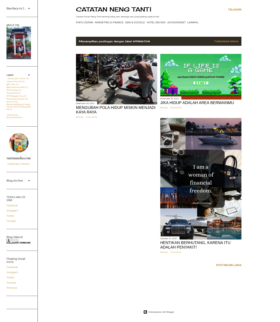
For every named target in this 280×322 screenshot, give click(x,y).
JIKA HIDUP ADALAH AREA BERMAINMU (197, 102)
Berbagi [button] (79, 117)
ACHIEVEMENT (176, 22)
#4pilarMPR (13, 93)
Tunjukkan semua (226, 41)
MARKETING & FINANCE (109, 22)
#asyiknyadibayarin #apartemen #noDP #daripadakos (18, 106)
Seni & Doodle (135, 22)
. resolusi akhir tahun (17, 78)
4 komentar (175, 252)
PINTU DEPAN (84, 22)
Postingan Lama (228, 265)
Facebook (12, 205)
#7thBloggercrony (16, 96)
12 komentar (92, 117)
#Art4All (11, 101)
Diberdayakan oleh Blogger (161, 312)
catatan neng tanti (113, 9)
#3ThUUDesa (13, 90)
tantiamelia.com (19, 157)
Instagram (12, 210)
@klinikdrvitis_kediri (16, 87)
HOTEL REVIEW (156, 22)
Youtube (11, 221)
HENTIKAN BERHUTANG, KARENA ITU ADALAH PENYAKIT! (195, 244)
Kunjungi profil (18, 164)
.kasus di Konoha (15, 81)
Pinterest (11, 287)
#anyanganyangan (16, 99)
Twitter (10, 215)
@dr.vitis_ (12, 84)
